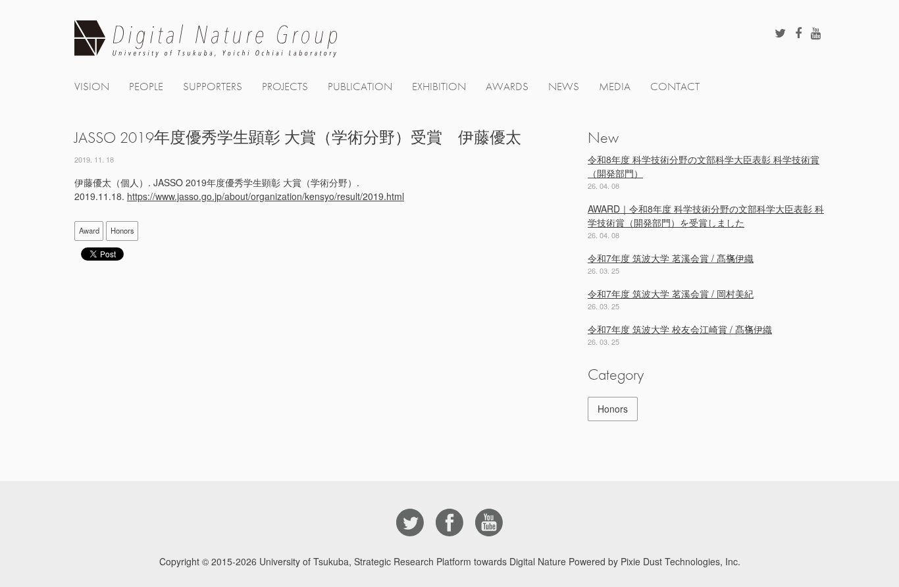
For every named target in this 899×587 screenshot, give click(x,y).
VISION (91, 86)
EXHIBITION (439, 86)
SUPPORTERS (212, 86)
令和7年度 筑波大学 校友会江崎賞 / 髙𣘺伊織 (680, 329)
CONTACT (675, 86)
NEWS (563, 86)
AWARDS (507, 86)
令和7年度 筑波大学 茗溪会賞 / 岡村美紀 (671, 293)
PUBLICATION (360, 86)
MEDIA (614, 86)
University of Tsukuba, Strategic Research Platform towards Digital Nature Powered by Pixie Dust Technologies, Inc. (499, 561)
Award (89, 230)
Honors (122, 230)
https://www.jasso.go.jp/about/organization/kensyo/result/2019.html (265, 196)
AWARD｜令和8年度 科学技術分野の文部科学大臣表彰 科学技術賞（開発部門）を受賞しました (706, 215)
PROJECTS (285, 86)
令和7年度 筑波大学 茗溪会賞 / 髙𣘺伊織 (671, 258)
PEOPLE (146, 86)
